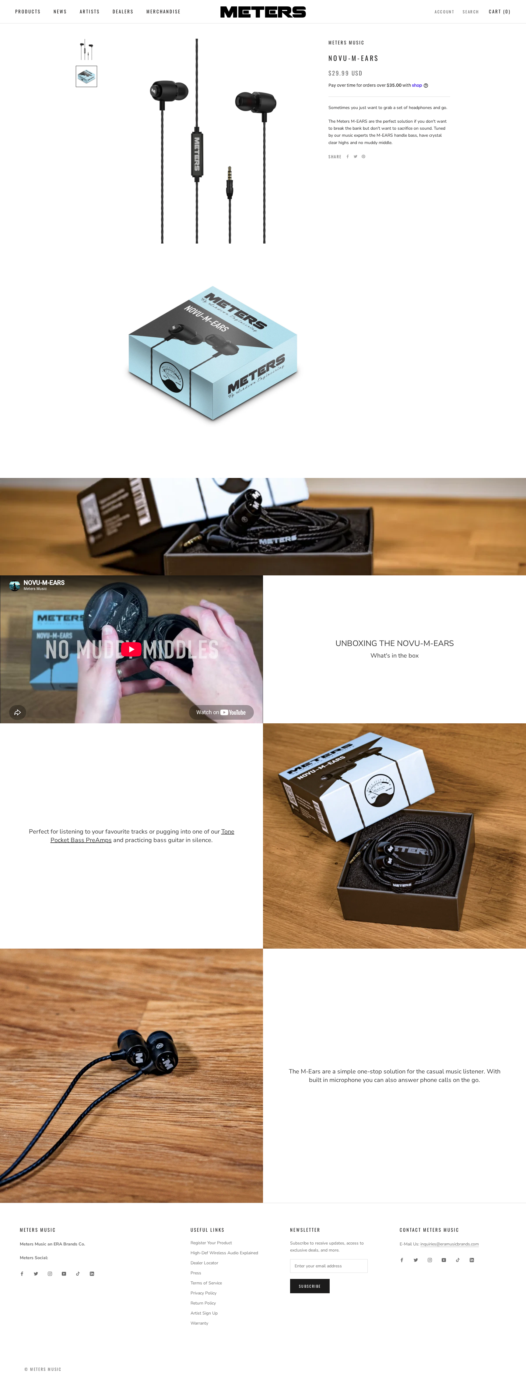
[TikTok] (78, 1273)
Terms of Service (206, 1283)
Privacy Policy (203, 1293)
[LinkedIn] (92, 1273)
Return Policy (203, 1303)
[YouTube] (64, 1273)
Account (444, 12)
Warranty (199, 1323)
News (60, 11)
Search (471, 12)
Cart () (500, 11)
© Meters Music (42, 1369)
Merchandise (163, 11)
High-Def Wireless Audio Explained (224, 1253)
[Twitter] (355, 156)
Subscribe (310, 1286)
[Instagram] (50, 1273)
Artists (90, 11)
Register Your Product (211, 1243)
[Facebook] (347, 156)
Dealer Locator (204, 1263)
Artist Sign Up (204, 1313)
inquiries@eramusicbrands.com (449, 1244)
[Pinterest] (363, 156)
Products (28, 11)
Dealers (123, 11)
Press (196, 1273)
